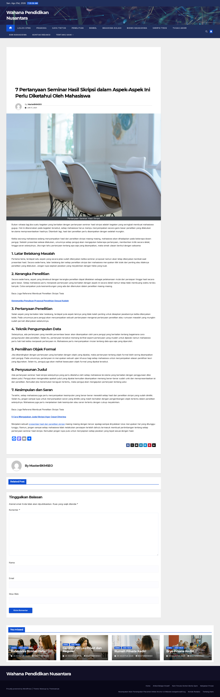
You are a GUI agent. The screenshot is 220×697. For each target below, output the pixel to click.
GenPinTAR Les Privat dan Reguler (82, 649)
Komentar (14, 510)
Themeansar (54, 689)
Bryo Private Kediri (180, 651)
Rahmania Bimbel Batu (28, 651)
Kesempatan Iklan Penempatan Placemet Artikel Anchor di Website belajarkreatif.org (151, 692)
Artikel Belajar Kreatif (161, 686)
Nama (12, 562)
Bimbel (93, 28)
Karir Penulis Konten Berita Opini (185, 686)
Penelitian (78, 28)
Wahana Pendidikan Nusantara (38, 673)
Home (148, 686)
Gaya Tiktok (59, 28)
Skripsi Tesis (160, 28)
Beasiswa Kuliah (111, 28)
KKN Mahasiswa (18, 35)
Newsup (43, 689)
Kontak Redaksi (41, 35)
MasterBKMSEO (35, 104)
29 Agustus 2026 (125, 656)
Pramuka (41, 28)
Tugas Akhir (180, 28)
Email (11, 578)
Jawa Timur (23, 648)
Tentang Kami (64, 35)
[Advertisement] (83, 65)
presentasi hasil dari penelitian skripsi (47, 424)
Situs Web (14, 594)
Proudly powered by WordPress (19, 689)
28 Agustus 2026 (177, 656)
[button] (206, 31)
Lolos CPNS (24, 28)
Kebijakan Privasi (207, 686)
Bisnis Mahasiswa (137, 28)
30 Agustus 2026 (21, 656)
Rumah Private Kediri (130, 651)
